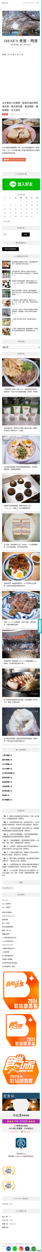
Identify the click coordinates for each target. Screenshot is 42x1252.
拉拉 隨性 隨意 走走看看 (9, 963)
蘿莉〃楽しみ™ (7, 930)
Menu (6, 3)
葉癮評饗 (5, 919)
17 (32, 209)
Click (40, 626)
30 (26, 216)
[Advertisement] (21, 82)
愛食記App (22, 1154)
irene (12, 114)
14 (15, 209)
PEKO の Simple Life (8, 916)
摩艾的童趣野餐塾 (7, 927)
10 (32, 205)
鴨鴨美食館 (5, 934)
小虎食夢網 (5, 952)
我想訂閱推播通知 (10, 249)
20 (10, 213)
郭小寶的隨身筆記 (7, 956)
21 (15, 213)
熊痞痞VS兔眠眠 (7, 959)
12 (5, 209)
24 (32, 213)
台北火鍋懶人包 (7, 769)
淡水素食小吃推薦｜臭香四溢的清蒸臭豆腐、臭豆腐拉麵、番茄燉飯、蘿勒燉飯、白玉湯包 (20, 107)
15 (21, 209)
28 (15, 216)
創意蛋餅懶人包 (7, 782)
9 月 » (8, 221)
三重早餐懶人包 (7, 755)
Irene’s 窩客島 (6, 907)
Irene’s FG (5, 900)
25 (37, 213)
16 (26, 209)
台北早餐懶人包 (7, 764)
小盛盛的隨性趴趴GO (8, 948)
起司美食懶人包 (7, 791)
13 (10, 209)
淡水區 (5, 114)
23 (26, 213)
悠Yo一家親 (5, 923)
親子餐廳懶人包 (7, 800)
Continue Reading (17, 159)
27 (10, 216)
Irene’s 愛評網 (6, 904)
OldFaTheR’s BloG (7, 945)
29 (21, 216)
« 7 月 (4, 221)
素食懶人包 (5, 795)
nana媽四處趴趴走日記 (9, 937)
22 (21, 213)
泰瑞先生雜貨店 (7, 912)
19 (5, 213)
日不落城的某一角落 (8, 966)
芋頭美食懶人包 (7, 786)
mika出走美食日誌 (7, 941)
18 (37, 209)
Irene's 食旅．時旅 (21, 41)
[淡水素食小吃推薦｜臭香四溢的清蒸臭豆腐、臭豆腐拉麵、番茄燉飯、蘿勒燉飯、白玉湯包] (21, 131)
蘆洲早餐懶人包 (7, 760)
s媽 (4, 822)
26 (5, 216)
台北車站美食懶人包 (8, 773)
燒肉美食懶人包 (7, 777)
